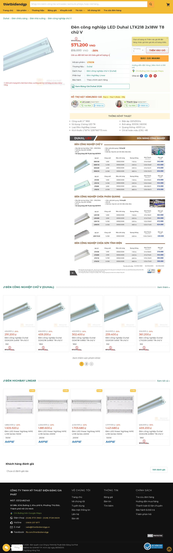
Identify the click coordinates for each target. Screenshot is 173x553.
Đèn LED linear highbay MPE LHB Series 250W (52, 432)
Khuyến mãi (66, 10)
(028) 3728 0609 (51, 518)
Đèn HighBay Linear (96, 75)
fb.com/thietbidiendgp (37, 532)
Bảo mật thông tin (81, 510)
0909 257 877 (33, 522)
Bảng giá (52, 10)
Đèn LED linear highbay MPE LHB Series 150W (19, 432)
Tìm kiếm (108, 506)
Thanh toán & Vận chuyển (149, 506)
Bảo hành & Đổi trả (145, 510)
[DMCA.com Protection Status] (155, 536)
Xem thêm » (163, 287)
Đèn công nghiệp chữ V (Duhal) (101, 71)
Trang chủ (8, 10)
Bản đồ (75, 518)
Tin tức (79, 10)
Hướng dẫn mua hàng (147, 501)
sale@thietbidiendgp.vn (38, 527)
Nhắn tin (100, 105)
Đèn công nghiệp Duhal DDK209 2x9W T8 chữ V (17, 339)
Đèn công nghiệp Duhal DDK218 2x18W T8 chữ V (50, 339)
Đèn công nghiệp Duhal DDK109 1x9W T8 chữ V (117, 339)
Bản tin (107, 501)
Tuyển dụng (78, 506)
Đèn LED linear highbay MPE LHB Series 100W (119, 432)
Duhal (89, 66)
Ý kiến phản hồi (143, 514)
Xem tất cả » (163, 381)
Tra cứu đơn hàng (112, 10)
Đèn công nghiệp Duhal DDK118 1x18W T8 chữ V (83, 339)
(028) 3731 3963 (33, 518)
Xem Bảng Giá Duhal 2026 (88, 86)
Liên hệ (75, 514)
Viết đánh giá (158, 470)
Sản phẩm (22, 10)
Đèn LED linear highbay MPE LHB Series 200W (86, 432)
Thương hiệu (38, 10)
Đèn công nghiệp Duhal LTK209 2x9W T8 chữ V (151, 339)
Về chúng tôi (94, 10)
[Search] (150, 4)
